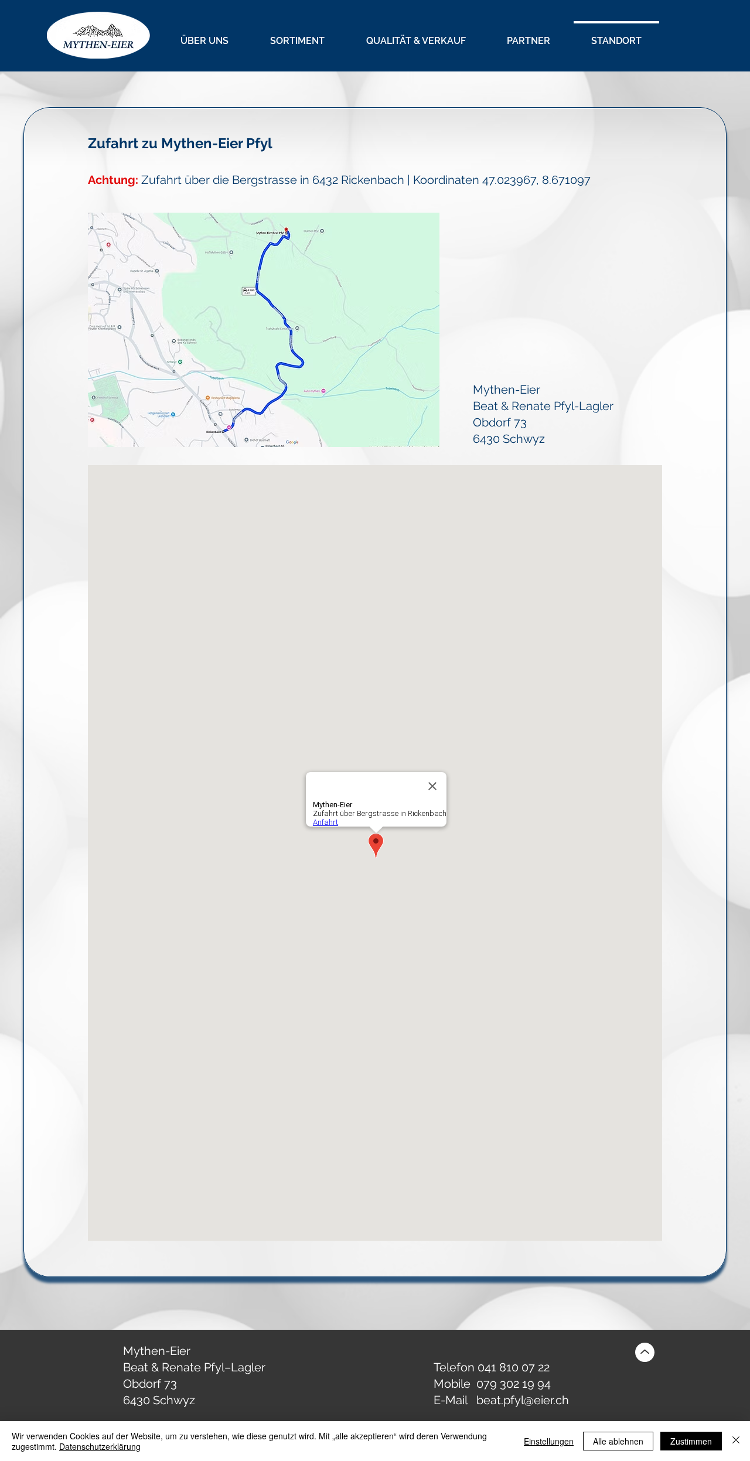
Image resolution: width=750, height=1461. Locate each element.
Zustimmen (691, 1441)
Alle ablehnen (618, 1441)
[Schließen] (736, 1441)
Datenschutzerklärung (100, 1446)
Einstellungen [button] (549, 1441)
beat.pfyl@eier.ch (522, 1400)
